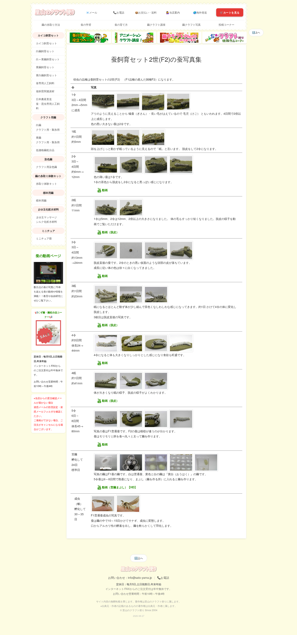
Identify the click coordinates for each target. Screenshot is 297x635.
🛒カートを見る (230, 12)
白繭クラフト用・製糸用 (48, 127)
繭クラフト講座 (156, 25)
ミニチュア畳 (44, 238)
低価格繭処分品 (45, 150)
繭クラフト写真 (191, 25)
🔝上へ (138, 558)
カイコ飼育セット (46, 43)
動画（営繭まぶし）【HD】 (119, 487)
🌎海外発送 (200, 12)
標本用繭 (41, 200)
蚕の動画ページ (48, 255)
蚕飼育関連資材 (45, 91)
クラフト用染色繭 (46, 167)
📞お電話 (118, 12)
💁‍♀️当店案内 (173, 12)
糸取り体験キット (46, 184)
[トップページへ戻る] (55, 12)
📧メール (91, 12)
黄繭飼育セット (45, 67)
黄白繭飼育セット (46, 75)
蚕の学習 (86, 25)
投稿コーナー (226, 25)
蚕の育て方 (121, 25)
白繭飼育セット (45, 51)
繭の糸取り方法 (51, 25)
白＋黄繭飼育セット (48, 59)
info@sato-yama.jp (140, 578)
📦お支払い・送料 (146, 12)
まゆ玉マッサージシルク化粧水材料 (46, 219)
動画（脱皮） (110, 232)
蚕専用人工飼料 (45, 83)
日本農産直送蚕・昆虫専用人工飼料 (48, 103)
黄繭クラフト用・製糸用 (48, 140)
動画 (105, 190)
